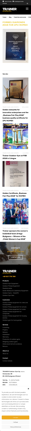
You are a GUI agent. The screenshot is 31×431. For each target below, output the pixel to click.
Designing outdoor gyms (10, 342)
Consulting (6, 327)
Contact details (7, 361)
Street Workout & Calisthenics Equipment (15, 291)
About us (5, 353)
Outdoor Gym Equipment (10, 283)
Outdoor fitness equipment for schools (14, 307)
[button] (28, 389)
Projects (5, 330)
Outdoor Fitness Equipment (11, 286)
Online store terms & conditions (12, 344)
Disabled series (7, 288)
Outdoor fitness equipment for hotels (14, 309)
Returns (5, 346)
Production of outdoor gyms (11, 339)
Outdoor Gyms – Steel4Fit (11, 293)
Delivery (5, 332)
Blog (10, 17)
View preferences (15, 427)
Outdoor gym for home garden (12, 320)
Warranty (6, 337)
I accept (15, 417)
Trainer (5, 17)
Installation (6, 334)
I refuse (15, 422)
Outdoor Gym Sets (8, 295)
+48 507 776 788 (8, 1)
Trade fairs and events (20, 17)
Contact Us (15, 257)
